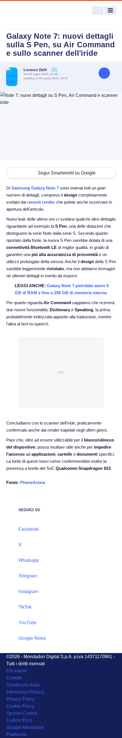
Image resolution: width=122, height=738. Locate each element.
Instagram (28, 591)
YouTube (27, 622)
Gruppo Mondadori (25, 727)
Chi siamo (16, 670)
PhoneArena (32, 482)
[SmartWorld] (27, 10)
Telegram (27, 575)
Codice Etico (19, 720)
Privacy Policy (20, 699)
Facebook (28, 529)
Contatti (14, 677)
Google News (32, 638)
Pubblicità (16, 734)
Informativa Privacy (25, 692)
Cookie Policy (20, 706)
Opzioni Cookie (21, 713)
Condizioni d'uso (23, 684)
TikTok (24, 607)
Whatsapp (28, 560)
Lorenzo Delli (36, 70)
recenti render (41, 202)
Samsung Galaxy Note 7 (35, 187)
